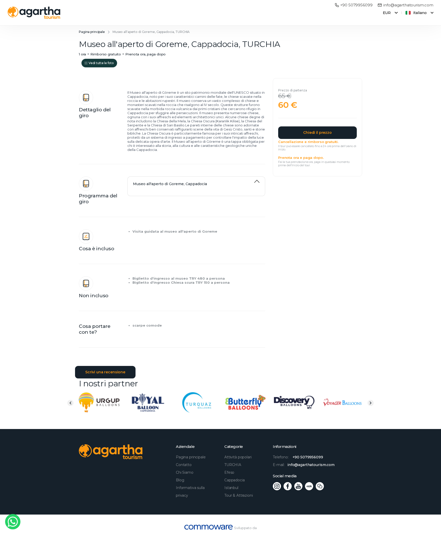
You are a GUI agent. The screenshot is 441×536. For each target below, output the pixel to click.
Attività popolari (238, 457)
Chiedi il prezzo (317, 132)
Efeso (229, 472)
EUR (387, 12)
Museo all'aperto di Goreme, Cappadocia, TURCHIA (151, 32)
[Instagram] (277, 486)
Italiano (420, 12)
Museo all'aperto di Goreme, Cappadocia (170, 184)
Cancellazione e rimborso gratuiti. (308, 142)
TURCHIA (232, 464)
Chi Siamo (184, 472)
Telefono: (298, 457)
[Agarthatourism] (34, 13)
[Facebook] (288, 486)
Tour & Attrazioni (238, 495)
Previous (70, 403)
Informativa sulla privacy (190, 491)
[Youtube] (298, 486)
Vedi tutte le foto (101, 63)
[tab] (196, 181)
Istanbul (231, 487)
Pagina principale (92, 32)
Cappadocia (234, 480)
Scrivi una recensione (105, 372)
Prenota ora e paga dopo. (300, 158)
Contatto (184, 464)
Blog (180, 480)
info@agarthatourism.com (408, 5)
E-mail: (304, 464)
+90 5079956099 (356, 5)
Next (371, 403)
